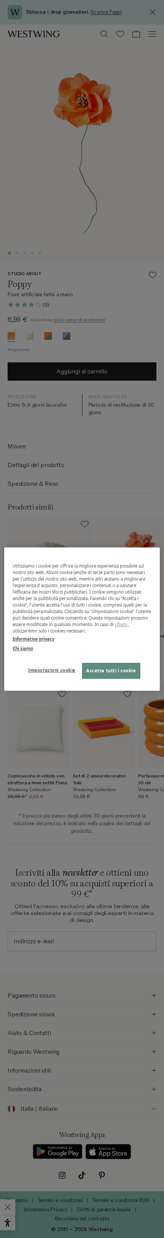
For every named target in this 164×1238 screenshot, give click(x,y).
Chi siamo (23, 648)
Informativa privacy (33, 639)
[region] (82, 619)
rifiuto (121, 624)
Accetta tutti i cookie (111, 670)
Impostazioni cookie (52, 670)
